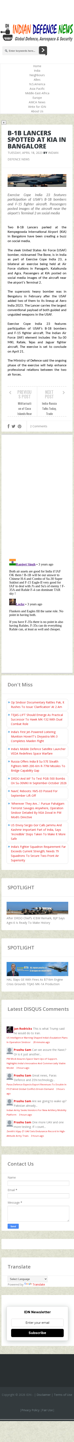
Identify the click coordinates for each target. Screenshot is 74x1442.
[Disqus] (37, 497)
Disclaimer (44, 1395)
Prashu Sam (22, 1050)
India (37, 70)
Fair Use (47, 1410)
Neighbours (37, 75)
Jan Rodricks (23, 1029)
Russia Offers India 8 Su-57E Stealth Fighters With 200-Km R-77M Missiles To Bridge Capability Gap (38, 765)
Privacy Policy (30, 1410)
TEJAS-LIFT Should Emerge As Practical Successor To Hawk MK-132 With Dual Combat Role (37, 719)
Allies (37, 80)
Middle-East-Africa (37, 93)
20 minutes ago (41, 1042)
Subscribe (37, 1333)
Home (37, 66)
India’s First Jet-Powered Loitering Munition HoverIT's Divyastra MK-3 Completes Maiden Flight (34, 736)
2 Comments (38, 426)
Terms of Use (63, 1395)
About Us (37, 111)
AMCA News (37, 102)
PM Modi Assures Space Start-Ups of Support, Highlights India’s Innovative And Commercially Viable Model (36, 1063)
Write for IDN (37, 107)
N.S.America (37, 84)
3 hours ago (22, 1067)
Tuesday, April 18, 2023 (25, 153)
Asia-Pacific (37, 89)
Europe (37, 98)
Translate (38, 1284)
